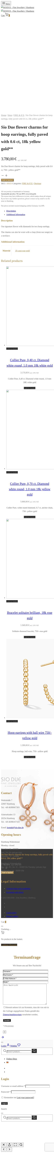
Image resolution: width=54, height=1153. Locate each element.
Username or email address (13, 1086)
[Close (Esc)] (3, 1145)
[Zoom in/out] (21, 1145)
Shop (10, 115)
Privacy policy (12, 916)
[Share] (9, 1145)
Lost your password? (25, 1097)
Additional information (15, 214)
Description (11, 211)
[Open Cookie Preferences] (20, 1141)
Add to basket (7, 180)
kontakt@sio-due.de (15, 827)
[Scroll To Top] (2, 1038)
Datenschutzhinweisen (12, 1014)
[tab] (29, 211)
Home (3, 115)
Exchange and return (14, 892)
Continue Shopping (9, 945)
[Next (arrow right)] (9, 1149)
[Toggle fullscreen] (15, 1145)
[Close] (2, 926)
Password (6, 1092)
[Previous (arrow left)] (3, 1149)
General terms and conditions (18, 888)
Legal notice (11, 913)
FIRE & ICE (19, 115)
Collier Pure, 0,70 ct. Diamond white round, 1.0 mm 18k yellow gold (29, 489)
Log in (4, 1103)
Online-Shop (11, 1059)
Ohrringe (37, 183)
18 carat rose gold (22, 251)
